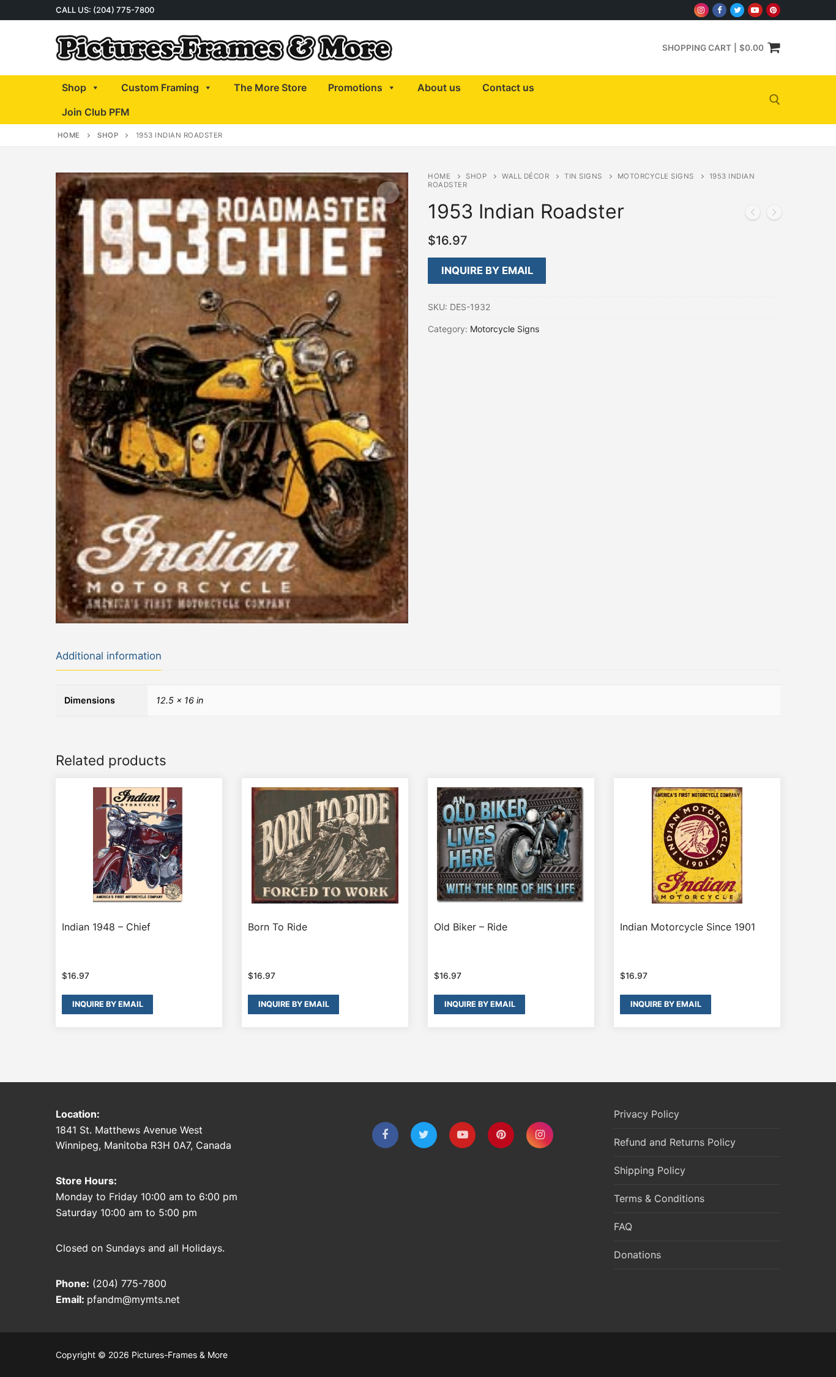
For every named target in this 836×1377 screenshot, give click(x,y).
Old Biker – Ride (470, 927)
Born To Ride (277, 927)
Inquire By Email (487, 270)
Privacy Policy (646, 1114)
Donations (637, 1255)
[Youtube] (755, 10)
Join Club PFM (96, 112)
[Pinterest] (773, 10)
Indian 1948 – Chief (106, 927)
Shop (74, 87)
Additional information (109, 656)
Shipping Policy (649, 1170)
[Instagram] (701, 10)
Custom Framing (160, 87)
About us (439, 87)
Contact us (508, 87)
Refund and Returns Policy (675, 1142)
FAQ (623, 1226)
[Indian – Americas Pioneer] (774, 215)
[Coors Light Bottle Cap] (752, 215)
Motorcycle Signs (656, 176)
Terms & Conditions (659, 1198)
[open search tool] (774, 99)
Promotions (355, 87)
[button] (388, 193)
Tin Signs (583, 176)
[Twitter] (737, 10)
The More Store (270, 87)
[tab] (109, 656)
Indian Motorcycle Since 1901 (687, 927)
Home (69, 135)
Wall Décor (525, 176)
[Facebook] (719, 10)
